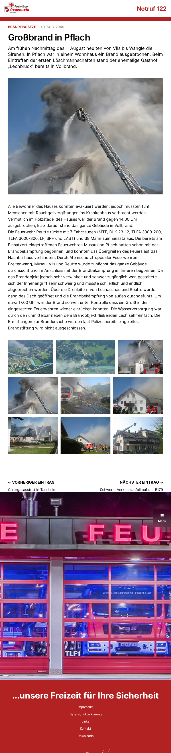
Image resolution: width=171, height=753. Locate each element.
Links (85, 721)
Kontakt (85, 728)
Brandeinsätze (22, 27)
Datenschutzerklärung (85, 714)
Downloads (85, 736)
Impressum (85, 707)
